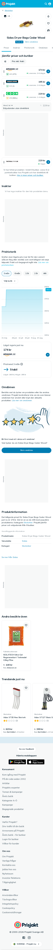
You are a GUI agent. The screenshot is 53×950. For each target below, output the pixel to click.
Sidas (24, 541)
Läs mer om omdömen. (22, 400)
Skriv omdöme (31, 42)
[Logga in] (49, 4)
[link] (16, 646)
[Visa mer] (4, 71)
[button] (7, 16)
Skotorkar (9, 10)
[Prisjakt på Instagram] (29, 937)
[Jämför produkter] (48, 30)
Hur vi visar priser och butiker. (30, 175)
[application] (26, 313)
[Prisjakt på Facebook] (23, 937)
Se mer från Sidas (10, 557)
